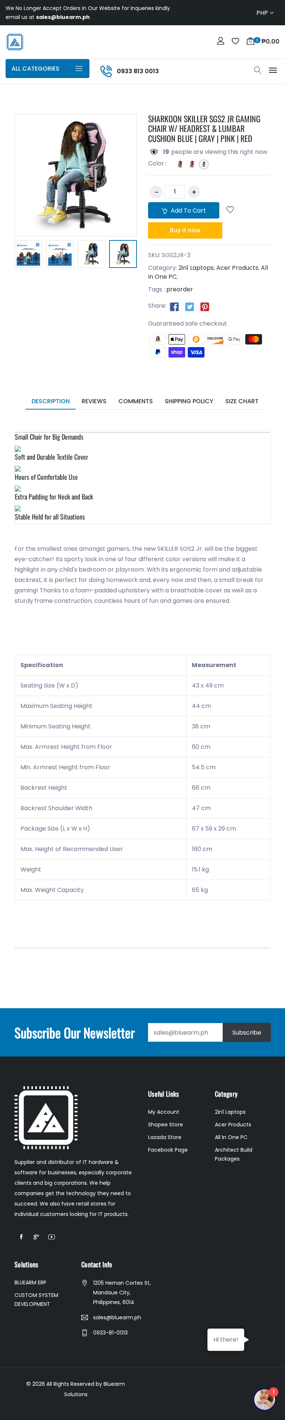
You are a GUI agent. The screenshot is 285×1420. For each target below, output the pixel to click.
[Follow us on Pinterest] (205, 306)
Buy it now (185, 230)
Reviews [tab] (94, 401)
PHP (262, 13)
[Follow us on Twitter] (189, 306)
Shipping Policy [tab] (189, 401)
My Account (163, 1112)
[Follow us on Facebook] (174, 306)
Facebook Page (168, 1150)
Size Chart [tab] (242, 401)
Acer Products (237, 267)
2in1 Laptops (196, 267)
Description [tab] (51, 401)
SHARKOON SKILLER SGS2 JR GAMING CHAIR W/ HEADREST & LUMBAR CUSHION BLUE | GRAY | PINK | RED (204, 128)
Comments (135, 401)
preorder (179, 289)
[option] (28, 254)
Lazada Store (164, 1137)
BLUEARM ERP (30, 1282)
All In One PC (231, 1137)
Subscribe (246, 1032)
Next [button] (148, 255)
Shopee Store (165, 1124)
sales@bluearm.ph (117, 1317)
